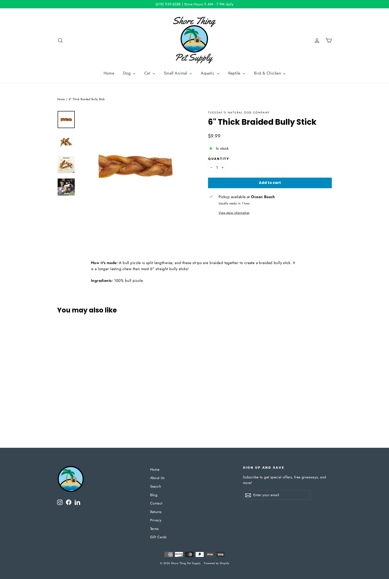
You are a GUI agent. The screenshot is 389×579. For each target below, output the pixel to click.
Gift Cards (158, 537)
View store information (234, 212)
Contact (156, 503)
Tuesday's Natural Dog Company (239, 113)
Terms (154, 528)
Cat (148, 73)
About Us (157, 477)
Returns (156, 511)
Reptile (235, 73)
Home (109, 73)
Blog (154, 495)
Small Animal (176, 73)
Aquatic (208, 73)
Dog (127, 73)
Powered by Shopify (216, 563)
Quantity (218, 159)
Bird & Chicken (268, 73)
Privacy (156, 520)
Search (155, 486)
